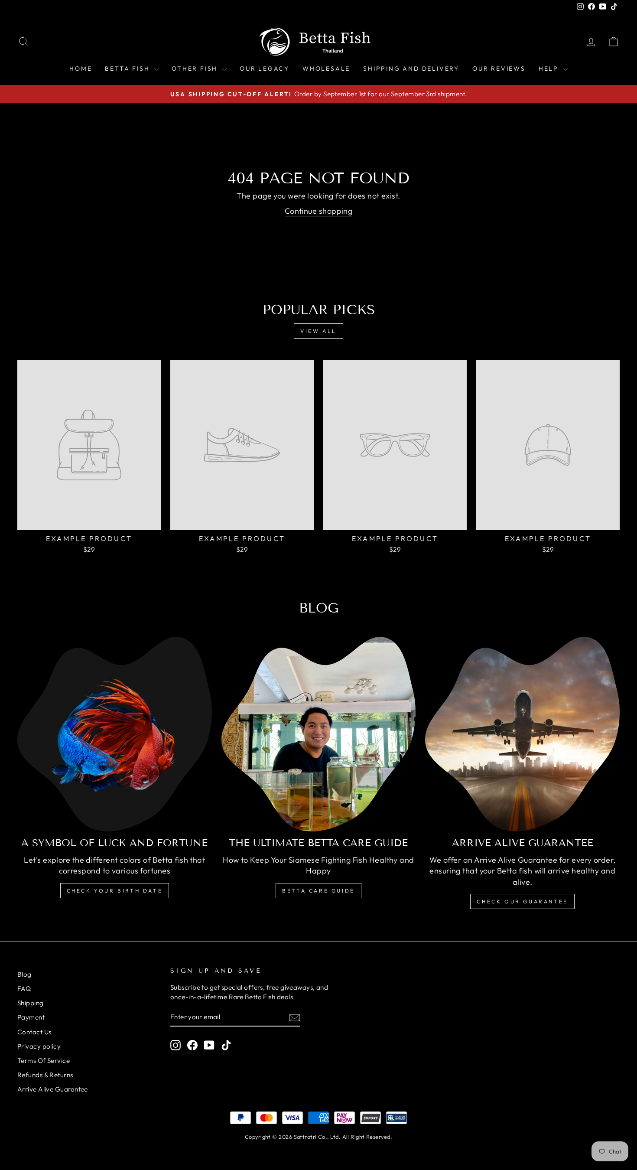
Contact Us (34, 1032)
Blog (24, 974)
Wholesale (326, 68)
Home (80, 68)
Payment (31, 1017)
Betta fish (128, 68)
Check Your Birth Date (115, 890)
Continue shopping (319, 211)
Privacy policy (39, 1046)
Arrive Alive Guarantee (52, 1089)
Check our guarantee (522, 901)
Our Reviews (499, 68)
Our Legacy (264, 68)
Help (550, 68)
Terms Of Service (43, 1060)
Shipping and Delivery (411, 68)
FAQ (24, 988)
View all (318, 331)
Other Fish (196, 68)
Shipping (30, 1003)
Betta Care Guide (318, 890)
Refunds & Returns (45, 1075)
